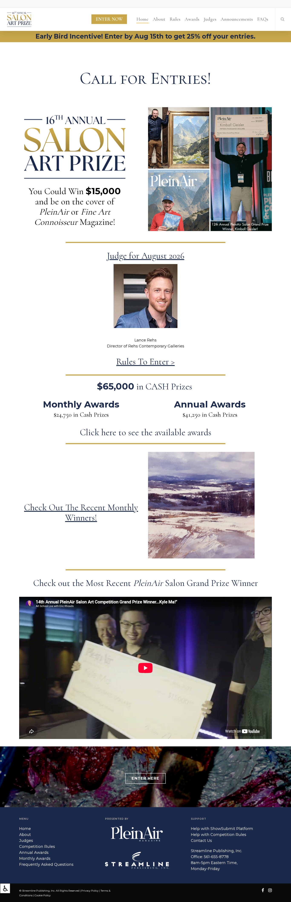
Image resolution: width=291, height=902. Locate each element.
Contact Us (201, 840)
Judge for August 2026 (145, 255)
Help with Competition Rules (218, 834)
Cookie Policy (42, 895)
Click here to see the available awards (145, 432)
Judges (26, 840)
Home (25, 828)
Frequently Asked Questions (46, 864)
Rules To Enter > (145, 361)
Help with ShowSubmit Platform (222, 828)
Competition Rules (37, 846)
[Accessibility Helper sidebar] (5, 888)
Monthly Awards (34, 858)
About (25, 834)
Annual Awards (34, 852)
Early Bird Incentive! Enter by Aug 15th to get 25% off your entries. (145, 36)
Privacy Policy (90, 890)
